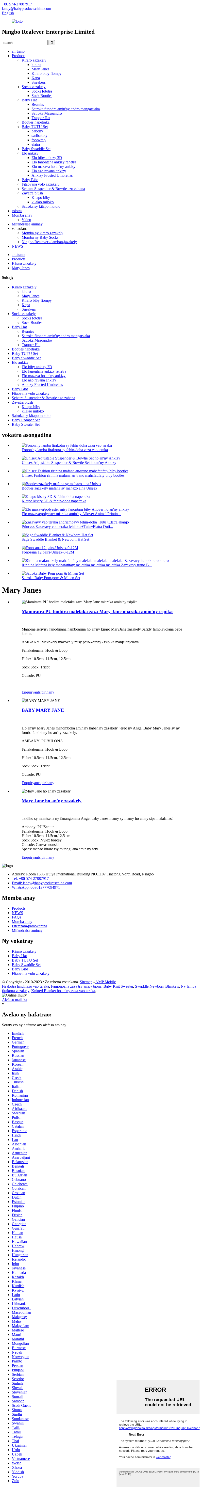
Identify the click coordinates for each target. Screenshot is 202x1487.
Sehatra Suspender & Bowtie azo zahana (53, 189)
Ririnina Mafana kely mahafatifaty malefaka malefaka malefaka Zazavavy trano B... (87, 565)
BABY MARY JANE (43, 710)
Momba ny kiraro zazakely (42, 233)
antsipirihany (44, 692)
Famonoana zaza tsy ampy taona (76, 986)
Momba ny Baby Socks (40, 237)
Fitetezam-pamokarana (29, 926)
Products (18, 56)
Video (26, 220)
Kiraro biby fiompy (47, 73)
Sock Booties (42, 96)
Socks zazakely (34, 87)
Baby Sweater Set (26, 424)
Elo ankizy (30, 153)
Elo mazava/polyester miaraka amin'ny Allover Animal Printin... (71, 514)
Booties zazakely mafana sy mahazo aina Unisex (59, 488)
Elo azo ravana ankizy (49, 171)
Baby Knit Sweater (118, 986)
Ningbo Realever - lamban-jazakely (49, 242)
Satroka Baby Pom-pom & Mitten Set (51, 578)
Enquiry (28, 692)
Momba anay (22, 215)
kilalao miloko (43, 202)
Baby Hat (29, 100)
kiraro (36, 65)
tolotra (17, 211)
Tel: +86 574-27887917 (30, 878)
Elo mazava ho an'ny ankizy (53, 166)
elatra (36, 144)
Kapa (36, 78)
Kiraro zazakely (34, 60)
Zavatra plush (32, 193)
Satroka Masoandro (47, 113)
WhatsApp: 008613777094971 (36, 887)
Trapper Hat (41, 118)
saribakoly (40, 135)
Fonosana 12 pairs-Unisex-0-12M (48, 552)
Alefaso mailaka (14, 999)
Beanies (38, 104)
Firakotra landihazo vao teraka (25, 986)
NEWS (17, 246)
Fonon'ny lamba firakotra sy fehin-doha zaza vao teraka (65, 450)
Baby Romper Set (26, 420)
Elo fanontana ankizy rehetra (54, 162)
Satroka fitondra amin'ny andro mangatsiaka (66, 109)
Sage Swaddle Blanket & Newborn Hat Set (55, 539)
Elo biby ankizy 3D (47, 158)
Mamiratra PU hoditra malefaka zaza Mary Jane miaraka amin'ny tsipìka (97, 611)
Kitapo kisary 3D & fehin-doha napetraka (54, 501)
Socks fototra (42, 91)
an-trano (18, 51)
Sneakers (39, 82)
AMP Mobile (105, 982)
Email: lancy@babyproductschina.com (42, 883)
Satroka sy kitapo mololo (41, 206)
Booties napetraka (36, 122)
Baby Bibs (30, 180)
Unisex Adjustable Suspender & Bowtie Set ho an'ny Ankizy (69, 462)
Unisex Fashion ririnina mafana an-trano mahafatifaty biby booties (73, 475)
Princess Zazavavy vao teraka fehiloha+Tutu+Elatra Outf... (67, 526)
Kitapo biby (41, 197)
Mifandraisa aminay (27, 224)
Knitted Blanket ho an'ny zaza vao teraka (63, 991)
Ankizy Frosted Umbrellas (52, 175)
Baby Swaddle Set (36, 149)
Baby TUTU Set (35, 127)
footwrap (39, 140)
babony (37, 131)
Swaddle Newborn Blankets (157, 986)
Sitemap (86, 982)
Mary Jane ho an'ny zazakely (52, 800)
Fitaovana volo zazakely (40, 184)
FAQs (16, 917)
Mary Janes (40, 69)
